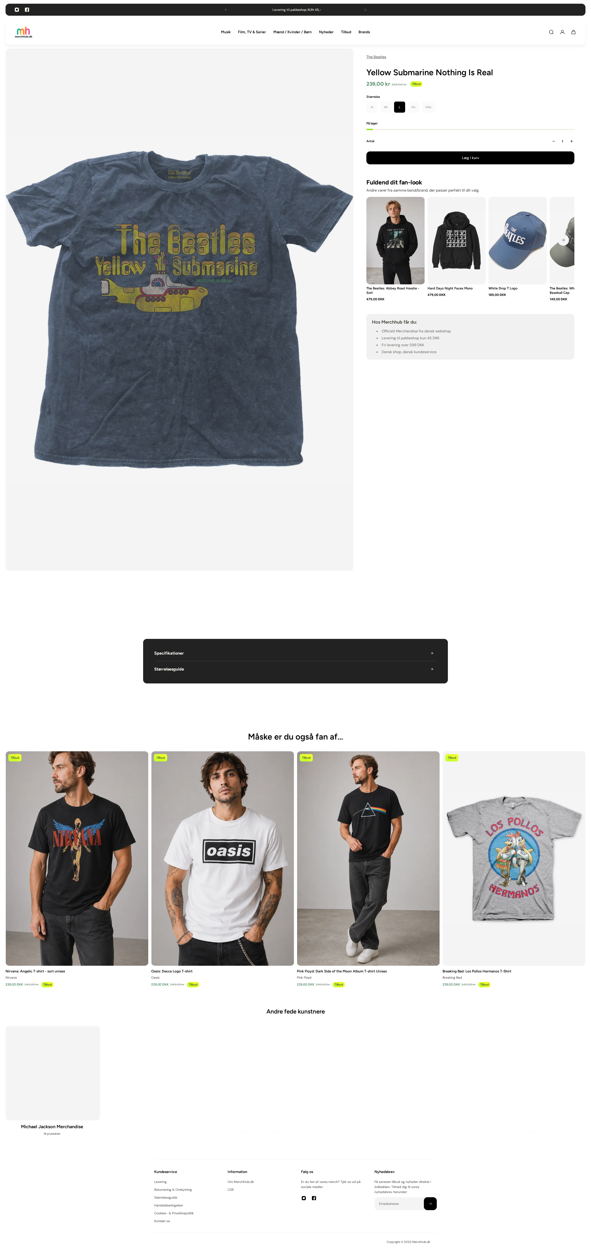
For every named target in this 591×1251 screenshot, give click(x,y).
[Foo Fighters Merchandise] (150, 1088)
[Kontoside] (562, 32)
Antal (370, 141)
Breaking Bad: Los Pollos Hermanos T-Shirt (477, 971)
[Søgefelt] (551, 32)
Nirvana (11, 977)
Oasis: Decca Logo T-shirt (172, 971)
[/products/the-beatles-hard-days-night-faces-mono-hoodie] (457, 240)
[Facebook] (27, 10)
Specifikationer (169, 653)
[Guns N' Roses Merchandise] (247, 1088)
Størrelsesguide (169, 669)
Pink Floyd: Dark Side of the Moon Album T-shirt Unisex (342, 971)
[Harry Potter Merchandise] (441, 1088)
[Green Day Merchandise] (344, 1088)
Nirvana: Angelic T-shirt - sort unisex (35, 971)
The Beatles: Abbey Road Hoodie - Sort (392, 290)
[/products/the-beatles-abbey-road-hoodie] (395, 240)
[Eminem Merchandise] (53, 1088)
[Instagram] (17, 10)
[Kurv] (573, 32)
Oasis (155, 977)
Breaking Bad (452, 977)
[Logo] (23, 32)
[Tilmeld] (430, 1203)
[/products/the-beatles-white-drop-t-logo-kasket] (518, 240)
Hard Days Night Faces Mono (450, 288)
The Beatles (376, 56)
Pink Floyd (304, 977)
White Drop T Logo (503, 288)
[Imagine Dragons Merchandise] (538, 1088)
